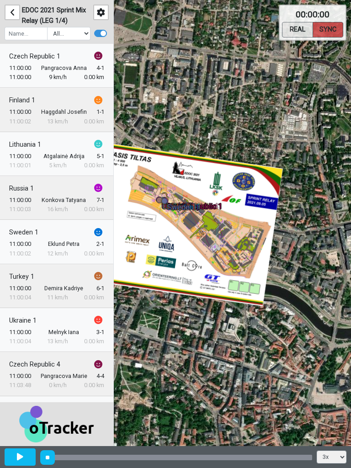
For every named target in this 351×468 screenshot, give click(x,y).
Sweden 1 (23, 232)
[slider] (47, 457)
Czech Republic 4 (34, 364)
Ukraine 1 (23, 320)
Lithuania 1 (25, 145)
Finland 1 (22, 100)
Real (297, 29)
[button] (166, 202)
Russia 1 (21, 188)
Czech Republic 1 (34, 56)
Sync (327, 29)
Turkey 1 (21, 277)
